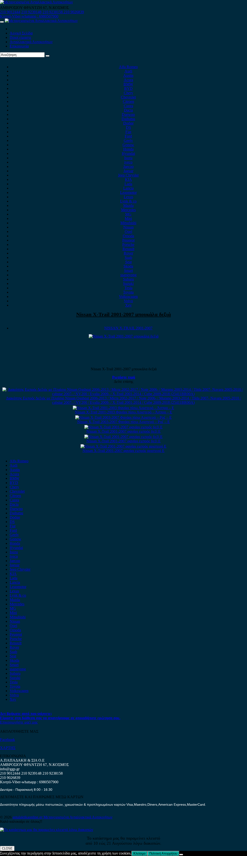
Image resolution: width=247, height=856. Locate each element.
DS (128, 127)
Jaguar (128, 171)
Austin (128, 75)
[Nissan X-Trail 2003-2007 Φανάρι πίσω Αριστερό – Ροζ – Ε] (123, 417)
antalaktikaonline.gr (28, 817)
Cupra (128, 106)
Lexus (128, 197)
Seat (128, 262)
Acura (128, 80)
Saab (128, 257)
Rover (128, 253)
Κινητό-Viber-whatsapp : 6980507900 (29, 16)
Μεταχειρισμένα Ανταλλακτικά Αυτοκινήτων (77, 817)
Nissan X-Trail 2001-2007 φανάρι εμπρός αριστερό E (123, 451)
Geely (128, 140)
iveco (128, 162)
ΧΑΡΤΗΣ (7, 748)
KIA (128, 179)
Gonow (128, 145)
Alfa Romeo (128, 67)
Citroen (128, 101)
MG (128, 214)
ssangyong (128, 275)
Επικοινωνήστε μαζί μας (19, 722)
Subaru (128, 279)
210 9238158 (53, 12)
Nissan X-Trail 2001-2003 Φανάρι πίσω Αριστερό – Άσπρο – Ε (123, 412)
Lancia (128, 188)
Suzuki (128, 283)
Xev (128, 305)
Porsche (128, 244)
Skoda (128, 266)
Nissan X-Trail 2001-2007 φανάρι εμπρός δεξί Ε (123, 431)
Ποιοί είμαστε (20, 37)
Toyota (128, 292)
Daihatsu (128, 119)
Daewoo (128, 114)
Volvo (128, 301)
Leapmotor (128, 192)
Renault (128, 249)
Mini (128, 218)
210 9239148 (31, 12)
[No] (181, 854)
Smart (128, 270)
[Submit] (47, 56)
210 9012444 (10, 12)
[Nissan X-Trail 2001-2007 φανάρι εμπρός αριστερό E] (123, 446)
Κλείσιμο (139, 853)
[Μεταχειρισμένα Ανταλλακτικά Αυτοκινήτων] (46, 830)
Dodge (128, 123)
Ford (128, 136)
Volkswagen (128, 296)
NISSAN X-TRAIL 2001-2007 (128, 328)
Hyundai (128, 153)
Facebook (7, 740)
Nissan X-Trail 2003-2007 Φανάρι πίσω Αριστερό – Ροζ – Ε (123, 422)
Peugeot (128, 240)
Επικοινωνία (19, 46)
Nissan (128, 227)
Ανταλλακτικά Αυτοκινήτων (31, 42)
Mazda (128, 205)
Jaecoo (128, 166)
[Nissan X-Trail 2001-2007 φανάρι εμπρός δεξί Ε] (123, 427)
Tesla (128, 288)
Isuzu (128, 158)
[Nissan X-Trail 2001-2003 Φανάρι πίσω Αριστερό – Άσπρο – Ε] (123, 408)
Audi (128, 71)
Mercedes (128, 210)
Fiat (128, 132)
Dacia (128, 110)
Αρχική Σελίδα (21, 33)
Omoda (128, 236)
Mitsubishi (128, 223)
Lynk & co (128, 201)
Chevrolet (128, 97)
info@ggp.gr (10, 769)
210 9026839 (74, 12)
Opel (128, 231)
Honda (128, 149)
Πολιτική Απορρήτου (163, 853)
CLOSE (7, 848)
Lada (128, 184)
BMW (128, 84)
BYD (128, 88)
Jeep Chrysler (128, 175)
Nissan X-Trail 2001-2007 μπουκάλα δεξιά (123, 314)
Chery (128, 93)
